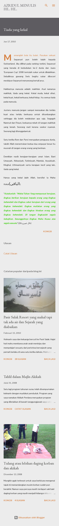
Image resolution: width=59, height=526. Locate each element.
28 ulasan (20, 359)
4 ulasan (20, 500)
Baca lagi (49, 359)
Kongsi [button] (47, 231)
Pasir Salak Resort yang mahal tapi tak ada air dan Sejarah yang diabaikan (28, 322)
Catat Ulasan (10, 253)
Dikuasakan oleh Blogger (31, 517)
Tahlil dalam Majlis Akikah (22, 376)
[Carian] (46, 5)
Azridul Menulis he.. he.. (20, 7)
